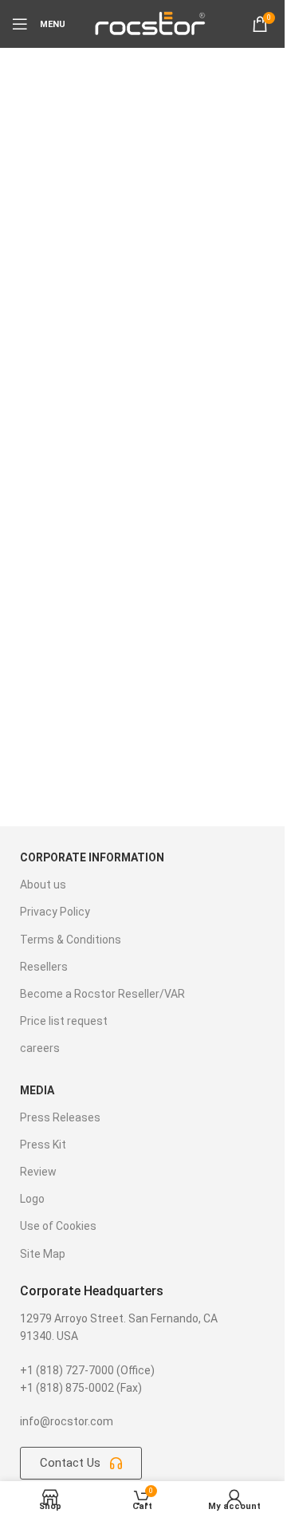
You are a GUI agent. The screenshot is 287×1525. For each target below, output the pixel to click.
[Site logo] (149, 23)
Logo (32, 1198)
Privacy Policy (55, 911)
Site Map (42, 1253)
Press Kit (43, 1144)
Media (37, 1090)
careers (40, 1048)
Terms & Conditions (70, 939)
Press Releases (60, 1117)
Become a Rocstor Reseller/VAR (102, 993)
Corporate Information (92, 857)
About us (43, 884)
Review (38, 1171)
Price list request (64, 1021)
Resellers (44, 966)
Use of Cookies (58, 1226)
